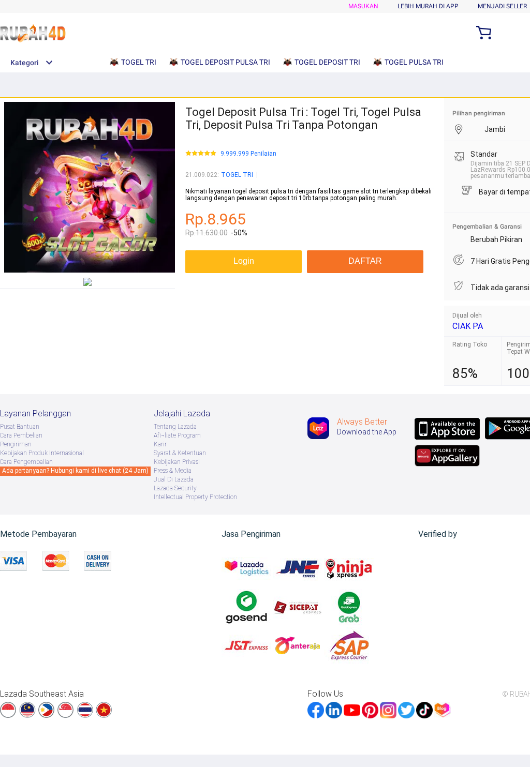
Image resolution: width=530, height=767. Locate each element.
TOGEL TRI (237, 174)
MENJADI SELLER (502, 6)
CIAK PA (467, 326)
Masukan (363, 6)
